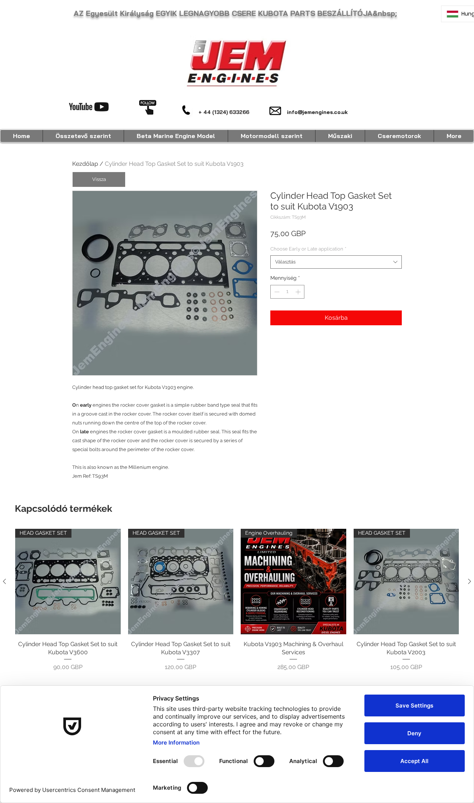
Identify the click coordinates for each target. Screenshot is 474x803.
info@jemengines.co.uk (317, 112)
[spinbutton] (287, 291)
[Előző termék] (4, 581)
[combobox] (336, 262)
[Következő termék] (469, 581)
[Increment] (298, 291)
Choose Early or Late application (308, 249)
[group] (237, 600)
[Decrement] (276, 291)
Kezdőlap (85, 163)
